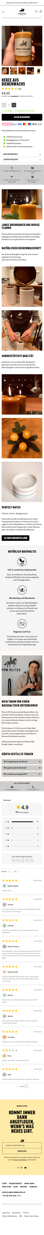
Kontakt (23, 1187)
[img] (9, 89)
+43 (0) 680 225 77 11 (11, 1196)
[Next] (39, 71)
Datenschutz (16, 1213)
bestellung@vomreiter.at (13, 1192)
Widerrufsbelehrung (9, 1216)
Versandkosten (14, 96)
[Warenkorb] (41, 11)
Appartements (15, 1183)
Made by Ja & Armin (31, 1216)
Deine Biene (29, 1183)
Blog (16, 1187)
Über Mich (6, 1187)
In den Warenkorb (22, 117)
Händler (33, 1187)
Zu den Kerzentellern (15, 538)
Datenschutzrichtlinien (20, 1160)
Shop (4, 1183)
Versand (26, 1213)
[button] (22, 821)
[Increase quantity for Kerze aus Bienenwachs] (14, 105)
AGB (20, 1216)
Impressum (6, 1213)
